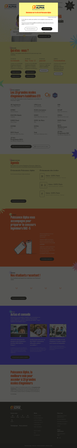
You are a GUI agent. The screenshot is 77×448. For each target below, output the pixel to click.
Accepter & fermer (46, 28)
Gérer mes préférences (31, 28)
